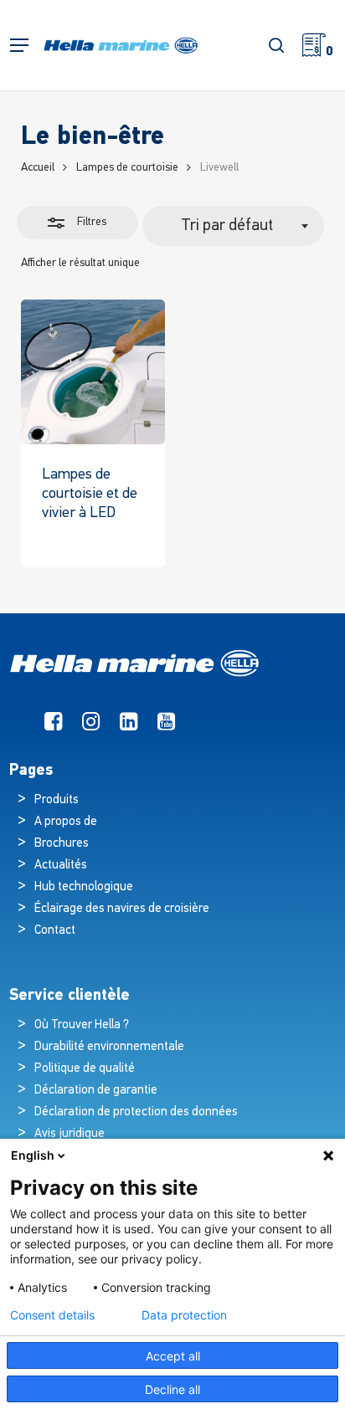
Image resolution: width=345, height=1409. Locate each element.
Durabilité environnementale (109, 1047)
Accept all (173, 1356)
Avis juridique (69, 1134)
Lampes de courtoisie (127, 167)
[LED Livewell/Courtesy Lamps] (93, 372)
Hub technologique (83, 887)
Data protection (184, 1315)
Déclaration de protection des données (136, 1112)
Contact (54, 931)
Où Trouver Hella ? (82, 1025)
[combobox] (233, 226)
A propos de (65, 822)
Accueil (37, 167)
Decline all (172, 1389)
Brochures (61, 844)
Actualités (60, 865)
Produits (56, 800)
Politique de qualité (84, 1069)
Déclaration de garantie (95, 1090)
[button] (19, 45)
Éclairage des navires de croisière (121, 909)
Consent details (52, 1315)
